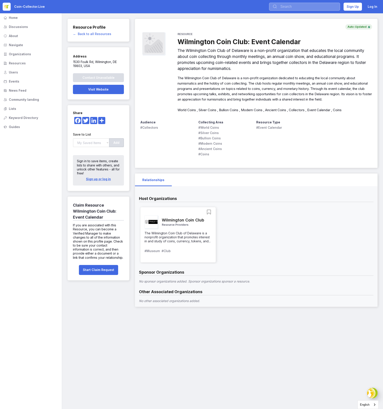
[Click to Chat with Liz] (372, 393)
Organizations (17, 54)
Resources (14, 63)
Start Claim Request (98, 270)
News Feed (14, 90)
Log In (372, 6)
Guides (11, 127)
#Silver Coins (208, 133)
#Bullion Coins (209, 138)
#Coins (203, 154)
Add (116, 142)
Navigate (13, 45)
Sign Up (353, 6)
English (364, 404)
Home (10, 18)
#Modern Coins (210, 143)
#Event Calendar (269, 127)
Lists (9, 109)
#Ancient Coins (210, 149)
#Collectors (149, 127)
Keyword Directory (20, 118)
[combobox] (368, 404)
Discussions (15, 27)
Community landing (21, 99)
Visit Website (98, 89)
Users (10, 72)
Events (11, 81)
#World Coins (208, 127)
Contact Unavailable (98, 77)
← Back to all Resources (92, 34)
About (10, 36)
